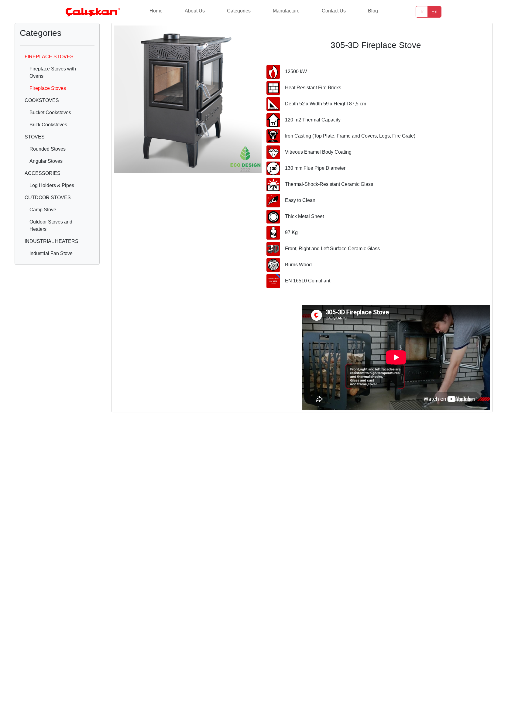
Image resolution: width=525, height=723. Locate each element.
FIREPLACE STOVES (49, 56)
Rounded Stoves (47, 149)
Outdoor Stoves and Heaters (50, 225)
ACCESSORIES (42, 173)
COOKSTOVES (42, 100)
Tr (422, 11)
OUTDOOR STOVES (48, 197)
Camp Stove (42, 209)
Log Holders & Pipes (51, 185)
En (434, 11)
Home (156, 10)
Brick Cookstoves (48, 124)
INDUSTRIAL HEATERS (51, 241)
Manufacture (286, 10)
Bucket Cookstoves (50, 112)
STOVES (35, 136)
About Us (195, 10)
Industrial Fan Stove (51, 253)
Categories (239, 10)
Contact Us (334, 10)
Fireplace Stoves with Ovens (52, 72)
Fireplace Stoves (47, 88)
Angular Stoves (46, 161)
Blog (373, 10)
